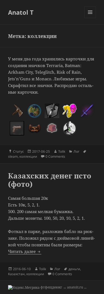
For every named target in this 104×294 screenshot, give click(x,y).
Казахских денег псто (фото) (49, 180)
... (85, 287)
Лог (76, 151)
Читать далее (24, 251)
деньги (74, 269)
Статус (18, 151)
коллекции (28, 156)
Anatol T (21, 12)
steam (13, 156)
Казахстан (16, 274)
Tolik (61, 151)
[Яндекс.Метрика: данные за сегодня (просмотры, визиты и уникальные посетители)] (24, 287)
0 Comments (55, 156)
